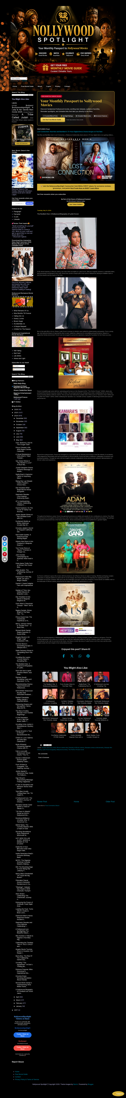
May (18, 440)
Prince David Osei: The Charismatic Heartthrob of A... (24, 619)
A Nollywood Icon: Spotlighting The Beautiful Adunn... (22, 931)
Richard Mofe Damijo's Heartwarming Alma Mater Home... (24, 984)
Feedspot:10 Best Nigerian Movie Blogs (22, 386)
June (18, 437)
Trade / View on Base (23, 1035)
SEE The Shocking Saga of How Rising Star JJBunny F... (24, 869)
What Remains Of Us (21, 311)
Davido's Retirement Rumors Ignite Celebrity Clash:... (23, 759)
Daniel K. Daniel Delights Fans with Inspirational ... (24, 585)
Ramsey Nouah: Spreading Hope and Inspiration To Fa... (24, 679)
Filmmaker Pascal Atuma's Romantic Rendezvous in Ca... (23, 882)
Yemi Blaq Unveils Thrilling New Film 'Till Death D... (24, 793)
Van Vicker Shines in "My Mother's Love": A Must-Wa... (24, 463)
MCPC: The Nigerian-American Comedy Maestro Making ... (23, 862)
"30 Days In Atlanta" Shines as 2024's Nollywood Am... (23, 813)
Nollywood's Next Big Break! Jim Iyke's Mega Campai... (23, 578)
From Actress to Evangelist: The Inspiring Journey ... (23, 766)
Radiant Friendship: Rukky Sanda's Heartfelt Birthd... (22, 699)
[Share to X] (47, 745)
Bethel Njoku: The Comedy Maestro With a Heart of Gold (24, 826)
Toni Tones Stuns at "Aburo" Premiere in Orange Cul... (23, 550)
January (19, 1006)
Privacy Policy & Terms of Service (27, 1079)
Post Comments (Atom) (52, 805)
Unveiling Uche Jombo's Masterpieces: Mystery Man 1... (24, 726)
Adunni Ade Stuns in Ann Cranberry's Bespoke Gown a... (24, 543)
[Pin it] (88, 656)
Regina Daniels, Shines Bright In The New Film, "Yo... (24, 612)
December (20, 418)
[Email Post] (41, 745)
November (20, 421)
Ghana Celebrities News (23, 390)
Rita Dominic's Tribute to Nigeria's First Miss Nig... (24, 937)
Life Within (17, 356)
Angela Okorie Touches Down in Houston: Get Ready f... (24, 951)
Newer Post (42, 802)
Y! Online (17, 402)
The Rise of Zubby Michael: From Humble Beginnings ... (24, 712)
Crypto (48, 86)
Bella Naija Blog (20, 383)
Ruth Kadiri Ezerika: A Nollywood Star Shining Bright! (23, 536)
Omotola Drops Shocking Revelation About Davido (23, 978)
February (19, 1003)
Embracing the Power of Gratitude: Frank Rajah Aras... (24, 904)
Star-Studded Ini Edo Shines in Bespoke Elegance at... (23, 598)
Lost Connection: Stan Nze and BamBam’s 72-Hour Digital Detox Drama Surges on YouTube (69, 132)
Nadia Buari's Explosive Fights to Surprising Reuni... (24, 476)
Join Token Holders (75, 204)
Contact (67, 86)
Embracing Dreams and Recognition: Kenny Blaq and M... (24, 706)
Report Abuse (18, 1062)
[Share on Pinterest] (5, 554)
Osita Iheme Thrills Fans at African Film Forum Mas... (24, 565)
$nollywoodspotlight (21, 107)
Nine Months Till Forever (22, 313)
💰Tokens (118, 1094)
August (19, 431)
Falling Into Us (19, 316)
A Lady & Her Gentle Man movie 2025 (22, 109)
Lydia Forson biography (49, 749)
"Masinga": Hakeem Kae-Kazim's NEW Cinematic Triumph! (23, 889)
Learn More (94, 188)
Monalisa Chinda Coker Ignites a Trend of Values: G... (24, 806)
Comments (18, 369)
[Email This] (44, 745)
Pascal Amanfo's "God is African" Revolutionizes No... (24, 733)
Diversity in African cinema (76, 747)
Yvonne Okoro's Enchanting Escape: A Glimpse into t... (24, 645)
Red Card (17, 353)
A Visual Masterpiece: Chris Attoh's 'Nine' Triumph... (23, 456)
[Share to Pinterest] (51, 745)
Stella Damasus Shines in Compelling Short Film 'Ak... (24, 652)
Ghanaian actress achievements (94, 747)
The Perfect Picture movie (76, 749)
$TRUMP (14, 105)
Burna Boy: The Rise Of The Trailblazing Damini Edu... (24, 958)
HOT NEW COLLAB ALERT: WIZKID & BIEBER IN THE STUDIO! (23, 841)
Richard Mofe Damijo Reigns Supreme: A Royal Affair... (23, 632)
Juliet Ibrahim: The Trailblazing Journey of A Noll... (24, 572)
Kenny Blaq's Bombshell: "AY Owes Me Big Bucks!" (24, 875)
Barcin (75, 1084)
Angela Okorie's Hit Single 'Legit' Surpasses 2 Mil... (22, 639)
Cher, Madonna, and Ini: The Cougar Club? (24, 443)
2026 (16, 409)
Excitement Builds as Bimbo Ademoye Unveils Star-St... (23, 523)
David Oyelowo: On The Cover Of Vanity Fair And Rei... (24, 509)
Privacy (57, 86)
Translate (24, 81)
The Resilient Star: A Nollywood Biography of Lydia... (24, 666)
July (17, 434)
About (40, 86)
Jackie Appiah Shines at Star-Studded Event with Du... (24, 516)
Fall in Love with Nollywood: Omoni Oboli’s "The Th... (23, 753)
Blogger (90, 1084)
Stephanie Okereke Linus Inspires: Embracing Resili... (23, 496)
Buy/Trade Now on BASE (80, 188)
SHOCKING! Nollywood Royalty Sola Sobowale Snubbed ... (24, 692)
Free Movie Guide (27, 86)
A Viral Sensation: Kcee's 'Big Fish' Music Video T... (22, 719)
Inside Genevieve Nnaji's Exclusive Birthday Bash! (24, 855)
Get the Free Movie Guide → (53, 120)
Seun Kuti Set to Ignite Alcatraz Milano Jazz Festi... (24, 672)
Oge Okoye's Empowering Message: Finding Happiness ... (24, 780)
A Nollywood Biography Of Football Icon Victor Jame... (24, 991)
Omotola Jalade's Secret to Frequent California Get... (24, 530)
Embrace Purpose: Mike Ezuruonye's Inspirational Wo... (24, 971)
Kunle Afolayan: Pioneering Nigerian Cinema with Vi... (23, 746)
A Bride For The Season (22, 329)
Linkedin (17, 219)
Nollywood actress (62, 749)
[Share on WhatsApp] (80, 656)
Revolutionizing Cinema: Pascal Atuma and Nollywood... (24, 686)
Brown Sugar (18, 321)
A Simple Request (20, 326)
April (18, 997)
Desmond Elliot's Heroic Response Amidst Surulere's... (24, 917)
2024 (16, 416)
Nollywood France (20, 397)
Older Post (110, 802)
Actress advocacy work (49, 747)
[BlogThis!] (46, 745)
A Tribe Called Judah (22, 116)
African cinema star (62, 747)
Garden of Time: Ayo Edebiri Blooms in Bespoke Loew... (23, 592)
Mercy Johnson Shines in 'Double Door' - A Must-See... (24, 625)
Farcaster (17, 214)
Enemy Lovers (19, 318)
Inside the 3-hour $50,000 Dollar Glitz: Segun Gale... (24, 848)
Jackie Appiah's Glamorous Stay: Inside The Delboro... (24, 773)
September (20, 428)
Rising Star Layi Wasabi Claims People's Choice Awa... (24, 483)
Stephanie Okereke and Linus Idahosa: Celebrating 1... (24, 924)
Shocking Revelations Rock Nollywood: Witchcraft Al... (23, 833)
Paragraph (17, 211)
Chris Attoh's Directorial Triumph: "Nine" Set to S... (24, 605)
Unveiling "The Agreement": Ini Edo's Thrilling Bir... (24, 964)
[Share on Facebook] (63, 656)
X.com (16, 217)
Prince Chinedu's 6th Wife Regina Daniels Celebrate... (23, 449)
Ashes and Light (19, 358)
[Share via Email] (5, 559)
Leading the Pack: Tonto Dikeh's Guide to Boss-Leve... (24, 911)
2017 (16, 1010)
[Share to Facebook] (49, 745)
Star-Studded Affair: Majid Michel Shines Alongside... (23, 489)
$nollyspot (29, 105)
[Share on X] (72, 656)
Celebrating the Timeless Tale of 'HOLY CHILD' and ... (24, 944)
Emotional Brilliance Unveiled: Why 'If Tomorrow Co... (22, 820)
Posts (16, 366)
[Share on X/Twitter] (5, 544)
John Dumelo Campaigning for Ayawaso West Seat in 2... (24, 557)
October (19, 424)
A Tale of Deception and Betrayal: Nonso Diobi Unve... (24, 786)
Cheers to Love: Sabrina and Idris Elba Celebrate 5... (24, 739)
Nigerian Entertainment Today (22, 393)
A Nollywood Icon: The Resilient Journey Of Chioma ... (24, 800)
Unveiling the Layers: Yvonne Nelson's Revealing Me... (23, 659)
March (18, 1000)
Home (15, 86)
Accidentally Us (19, 324)
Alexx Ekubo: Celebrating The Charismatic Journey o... (23, 896)
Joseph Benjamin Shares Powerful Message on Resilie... (24, 469)
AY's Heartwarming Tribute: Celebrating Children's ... (23, 503)
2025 (16, 412)
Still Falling (17, 351)
